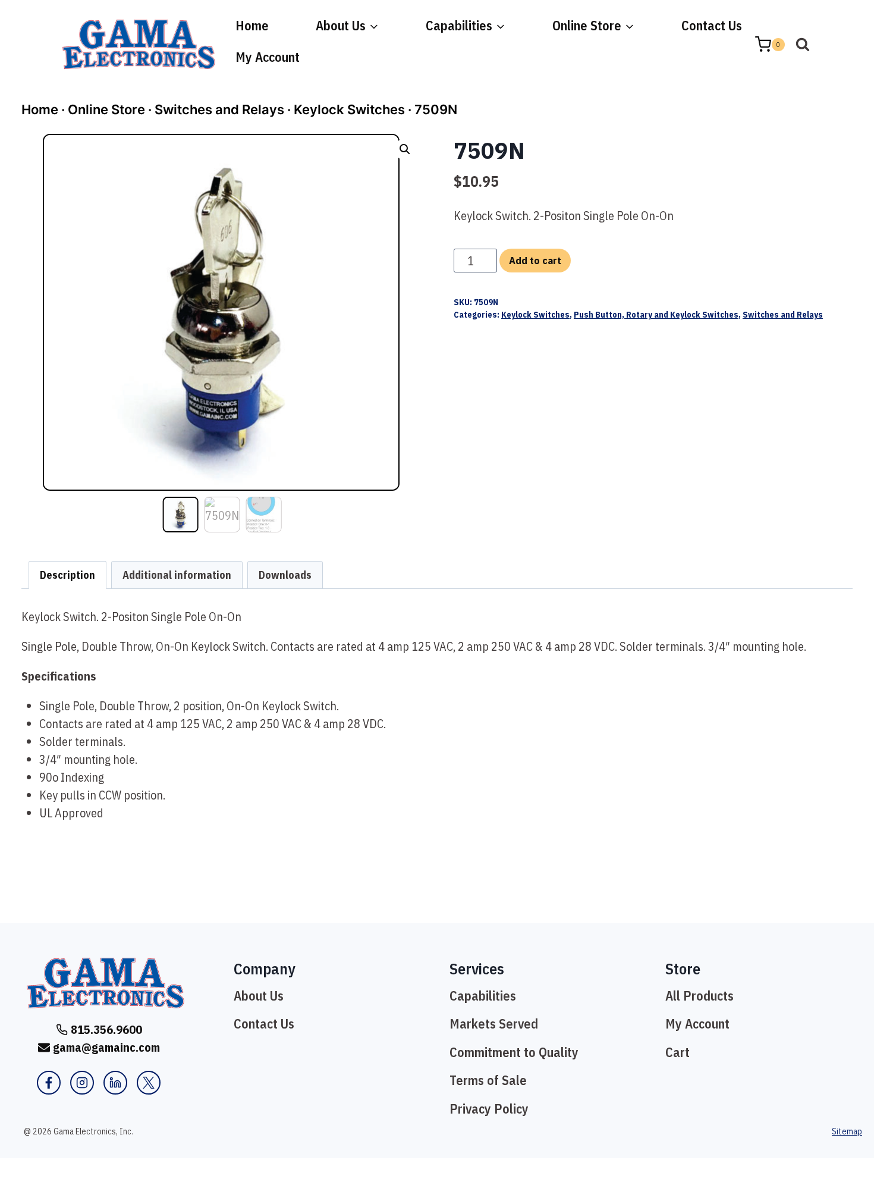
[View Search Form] (803, 45)
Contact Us (711, 25)
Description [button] (67, 575)
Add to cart (535, 261)
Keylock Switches (349, 109)
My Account (267, 56)
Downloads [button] (285, 575)
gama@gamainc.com (106, 1047)
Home (252, 25)
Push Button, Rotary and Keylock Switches (656, 314)
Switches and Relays (219, 109)
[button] (405, 149)
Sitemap (847, 1131)
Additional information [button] (176, 575)
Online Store (106, 109)
